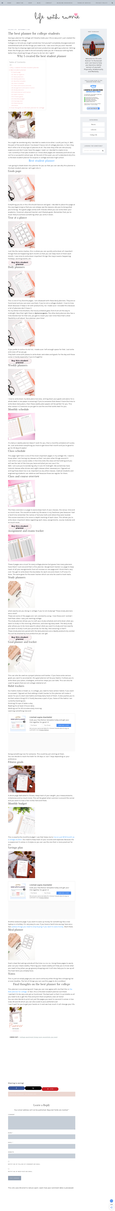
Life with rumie (57, 17)
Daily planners (18, 77)
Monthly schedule (20, 81)
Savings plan (18, 101)
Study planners (19, 90)
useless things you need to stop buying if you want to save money (37, 927)
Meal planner (18, 103)
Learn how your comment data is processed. (56, 1188)
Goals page (17, 72)
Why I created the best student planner (24, 67)
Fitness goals (18, 96)
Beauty (93, 124)
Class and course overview (22, 85)
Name (10, 1132)
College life (12, 29)
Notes (16, 105)
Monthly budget (19, 99)
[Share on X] (33, 1088)
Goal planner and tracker (22, 92)
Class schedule (19, 83)
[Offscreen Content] (2, 3)
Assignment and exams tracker (24, 88)
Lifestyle (93, 129)
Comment (11, 1114)
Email (10, 1142)
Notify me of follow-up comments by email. (24, 1164)
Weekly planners (19, 79)
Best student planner (18, 70)
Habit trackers (19, 94)
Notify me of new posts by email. (20, 1171)
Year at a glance (19, 74)
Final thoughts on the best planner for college (27, 108)
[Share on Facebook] (16, 1088)
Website (11, 1152)
